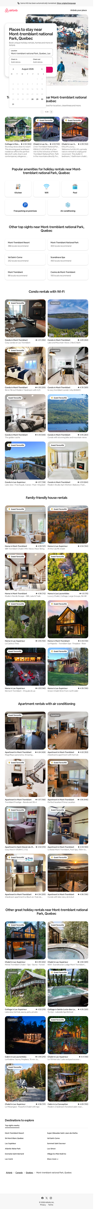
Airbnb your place (78, 10)
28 (32, 99)
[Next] (51, 112)
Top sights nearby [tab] (12, 1125)
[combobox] (31, 53)
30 (42, 99)
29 (37, 99)
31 (13, 104)
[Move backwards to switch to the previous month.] (13, 69)
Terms (50, 1205)
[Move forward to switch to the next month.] (42, 69)
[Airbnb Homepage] (11, 10)
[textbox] (20, 62)
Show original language (66, 3)
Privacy (43, 1205)
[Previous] (42, 112)
